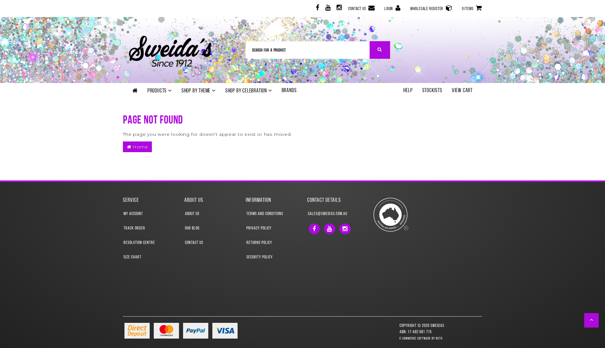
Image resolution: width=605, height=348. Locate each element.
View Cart (462, 91)
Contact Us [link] (194, 242)
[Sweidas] (170, 50)
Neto (439, 338)
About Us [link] (192, 214)
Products (157, 91)
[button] (591, 320)
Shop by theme (197, 91)
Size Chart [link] (132, 257)
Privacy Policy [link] (259, 228)
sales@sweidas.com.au (327, 214)
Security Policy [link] (259, 257)
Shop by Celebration (246, 91)
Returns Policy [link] (259, 242)
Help (407, 91)
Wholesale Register (427, 9)
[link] (317, 8)
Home (139, 147)
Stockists (432, 91)
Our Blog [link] (192, 228)
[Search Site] (380, 50)
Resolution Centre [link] (139, 242)
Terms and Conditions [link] (264, 214)
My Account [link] (133, 214)
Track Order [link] (134, 228)
